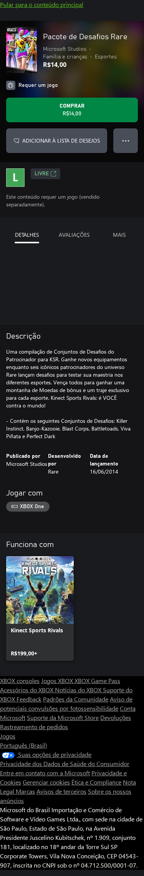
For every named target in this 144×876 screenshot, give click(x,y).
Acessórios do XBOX (27, 690)
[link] (40, 608)
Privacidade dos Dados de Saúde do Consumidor (64, 764)
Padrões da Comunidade (75, 699)
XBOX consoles (20, 681)
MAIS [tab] (119, 234)
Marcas (25, 791)
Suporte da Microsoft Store (63, 717)
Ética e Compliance (96, 782)
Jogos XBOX (57, 681)
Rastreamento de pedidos (34, 727)
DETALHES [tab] (27, 234)
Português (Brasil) (23, 745)
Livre (42, 173)
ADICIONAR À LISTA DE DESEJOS (61, 140)
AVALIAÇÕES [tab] (74, 234)
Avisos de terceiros (61, 791)
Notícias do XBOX (79, 690)
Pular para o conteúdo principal (41, 4)
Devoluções (115, 717)
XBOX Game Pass (97, 681)
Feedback (29, 699)
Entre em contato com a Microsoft (45, 773)
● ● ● (125, 140)
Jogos (7, 736)
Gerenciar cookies (46, 782)
